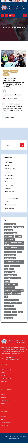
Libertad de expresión (10, 275)
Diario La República (10, 258)
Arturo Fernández (9, 239)
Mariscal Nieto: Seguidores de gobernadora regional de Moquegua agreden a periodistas (13, 83)
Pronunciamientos (10, 205)
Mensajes (8, 188)
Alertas (5, 71)
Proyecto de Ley (9, 306)
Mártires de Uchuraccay (11, 290)
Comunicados (9, 175)
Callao (19, 252)
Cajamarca (12, 252)
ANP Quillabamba (18, 227)
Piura (6, 296)
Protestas (18, 303)
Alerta (3, 419)
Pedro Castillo (17, 293)
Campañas (8, 172)
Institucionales (9, 185)
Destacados (14, 71)
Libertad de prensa (10, 278)
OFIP (21, 290)
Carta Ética (4, 381)
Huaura (13, 266)
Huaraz (6, 266)
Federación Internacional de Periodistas (12, 262)
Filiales (7, 182)
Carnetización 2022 (10, 255)
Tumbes (7, 315)
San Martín (7, 312)
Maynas (7, 281)
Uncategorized (9, 208)
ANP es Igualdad (10, 168)
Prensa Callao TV (9, 303)
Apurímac (18, 236)
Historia (3, 372)
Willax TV (14, 315)
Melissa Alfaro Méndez (11, 284)
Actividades (8, 162)
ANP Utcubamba (9, 236)
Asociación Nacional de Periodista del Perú (14, 243)
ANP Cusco (12, 224)
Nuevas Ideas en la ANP (12, 198)
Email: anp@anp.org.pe (12, 359)
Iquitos (11, 269)
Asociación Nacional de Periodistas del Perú (11, 248)
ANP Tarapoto (8, 230)
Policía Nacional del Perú (11, 299)
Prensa (7, 201)
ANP (6, 224)
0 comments (18, 98)
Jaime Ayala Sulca (10, 272)
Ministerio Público (9, 287)
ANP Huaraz (8, 227)
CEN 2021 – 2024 (6, 378)
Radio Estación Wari (10, 309)
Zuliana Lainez (8, 318)
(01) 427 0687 (11, 357)
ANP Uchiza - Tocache (11, 233)
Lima (18, 278)
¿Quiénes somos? (6, 370)
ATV (6, 252)
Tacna (14, 312)
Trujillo (20, 312)
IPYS (6, 269)
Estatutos (3, 375)
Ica (18, 266)
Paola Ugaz (8, 293)
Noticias (6, 74)
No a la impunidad (10, 191)
